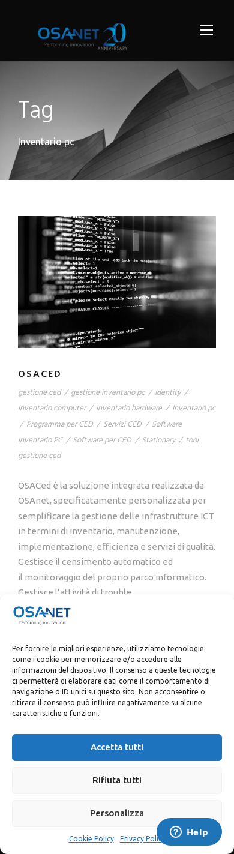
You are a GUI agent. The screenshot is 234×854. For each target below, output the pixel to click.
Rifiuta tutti (117, 780)
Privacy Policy (143, 839)
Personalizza (117, 813)
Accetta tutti (117, 747)
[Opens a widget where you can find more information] (189, 833)
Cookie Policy (91, 839)
